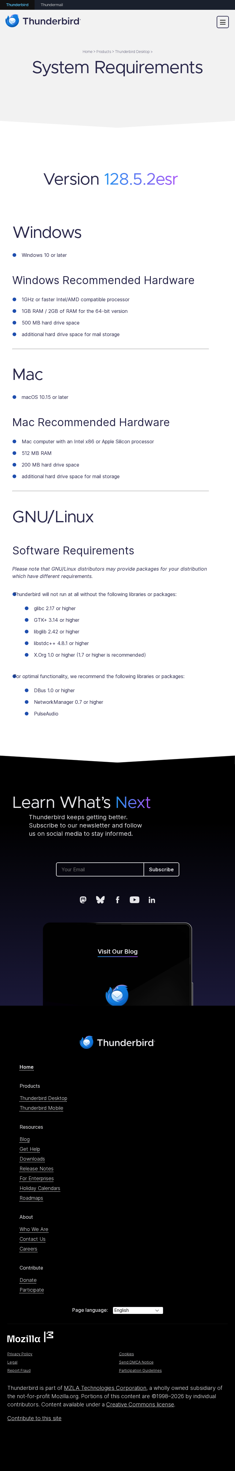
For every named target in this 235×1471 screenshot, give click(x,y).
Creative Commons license (140, 1404)
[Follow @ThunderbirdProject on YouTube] (135, 900)
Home (27, 1067)
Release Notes (37, 1168)
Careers (28, 1249)
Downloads (32, 1159)
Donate (28, 1280)
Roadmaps (31, 1198)
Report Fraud (19, 1370)
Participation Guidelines (140, 1370)
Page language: (90, 1310)
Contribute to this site (34, 1418)
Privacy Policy (19, 1354)
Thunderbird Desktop (43, 1098)
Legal (12, 1362)
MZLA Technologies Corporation (105, 1388)
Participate (32, 1290)
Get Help (30, 1149)
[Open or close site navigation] (223, 22)
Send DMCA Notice (136, 1362)
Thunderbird (17, 5)
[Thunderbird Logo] (43, 21)
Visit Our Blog (118, 951)
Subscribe (161, 869)
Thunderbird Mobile (41, 1108)
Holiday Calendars (40, 1188)
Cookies (126, 1354)
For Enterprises (37, 1178)
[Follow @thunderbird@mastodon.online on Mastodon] (83, 900)
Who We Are (34, 1229)
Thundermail (52, 5)
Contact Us (33, 1239)
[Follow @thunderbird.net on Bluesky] (100, 900)
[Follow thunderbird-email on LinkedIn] (152, 900)
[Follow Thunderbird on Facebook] (117, 900)
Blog (25, 1139)
